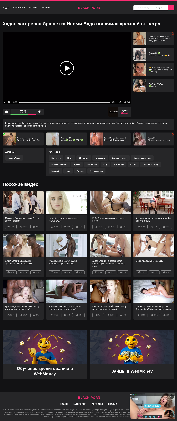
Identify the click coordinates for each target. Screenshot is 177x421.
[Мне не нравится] (39, 111)
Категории (19, 8)
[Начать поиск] (171, 7)
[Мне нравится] (6, 111)
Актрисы (33, 8)
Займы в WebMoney (132, 371)
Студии (46, 8)
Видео (6, 8)
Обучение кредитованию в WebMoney (45, 371)
